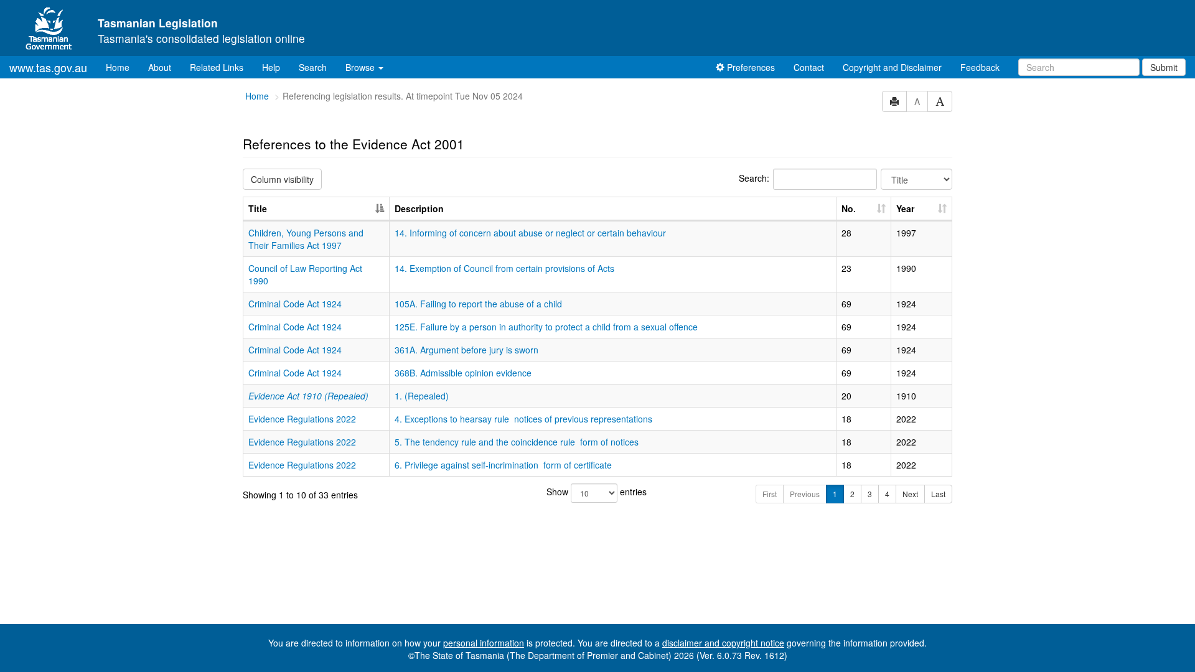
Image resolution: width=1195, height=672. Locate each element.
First (769, 493)
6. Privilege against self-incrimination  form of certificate (503, 465)
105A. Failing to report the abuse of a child (478, 303)
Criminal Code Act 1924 (295, 303)
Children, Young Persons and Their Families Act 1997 (305, 238)
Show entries (596, 491)
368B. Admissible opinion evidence (463, 372)
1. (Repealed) (422, 396)
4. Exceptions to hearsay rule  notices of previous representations (523, 419)
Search (313, 67)
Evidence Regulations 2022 (302, 419)
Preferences (749, 67)
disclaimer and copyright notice (723, 643)
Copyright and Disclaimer (892, 67)
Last (938, 493)
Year (905, 208)
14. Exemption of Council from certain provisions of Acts (504, 268)
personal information (483, 643)
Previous (805, 493)
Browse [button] (361, 67)
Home (122, 66)
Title (257, 208)
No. (848, 208)
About (159, 67)
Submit (1164, 67)
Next (910, 493)
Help (271, 67)
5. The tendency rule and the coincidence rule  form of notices (517, 442)
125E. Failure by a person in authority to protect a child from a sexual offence (546, 326)
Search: (754, 178)
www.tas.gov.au (48, 67)
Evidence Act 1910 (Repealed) (308, 396)
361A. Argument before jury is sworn (466, 349)
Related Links (216, 67)
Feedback (980, 67)
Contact (809, 67)
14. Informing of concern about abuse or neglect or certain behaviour (530, 232)
